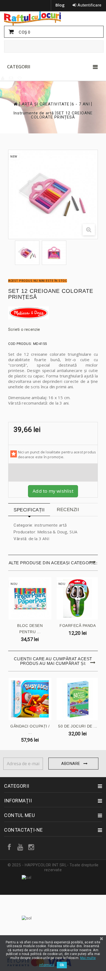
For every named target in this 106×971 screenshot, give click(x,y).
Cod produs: (20, 344)
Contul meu (19, 815)
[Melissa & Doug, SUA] (53, 312)
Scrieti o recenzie (24, 329)
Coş (24, 32)
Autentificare (89, 5)
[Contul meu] (3, 78)
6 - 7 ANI (81, 104)
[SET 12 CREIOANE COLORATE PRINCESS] (27, 253)
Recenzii (68, 509)
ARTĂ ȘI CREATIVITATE (45, 104)
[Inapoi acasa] (15, 104)
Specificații (29, 509)
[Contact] (11, 78)
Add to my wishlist (53, 491)
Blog (60, 5)
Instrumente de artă (33, 113)
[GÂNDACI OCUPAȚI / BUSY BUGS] (30, 699)
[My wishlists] (20, 78)
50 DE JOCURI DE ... (77, 726)
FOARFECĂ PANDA (78, 625)
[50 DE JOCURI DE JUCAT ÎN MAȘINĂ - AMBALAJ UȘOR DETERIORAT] (78, 699)
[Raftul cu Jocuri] (53, 18)
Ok (62, 965)
